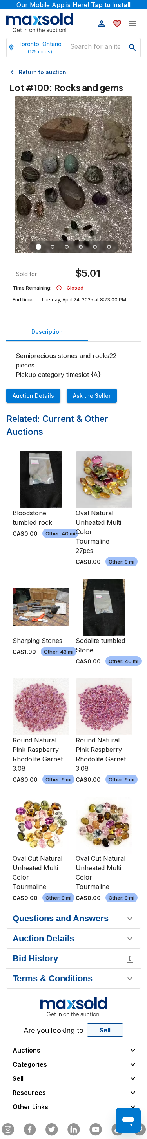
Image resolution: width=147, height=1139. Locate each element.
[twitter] (51, 1129)
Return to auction (42, 72)
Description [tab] (47, 331)
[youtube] (95, 1129)
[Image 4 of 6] (80, 247)
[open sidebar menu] (133, 24)
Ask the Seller (92, 395)
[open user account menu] (101, 24)
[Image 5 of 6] (95, 247)
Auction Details (33, 395)
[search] (132, 47)
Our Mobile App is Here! (73, 5)
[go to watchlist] (117, 24)
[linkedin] (73, 1129)
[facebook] (29, 1129)
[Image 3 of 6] (66, 247)
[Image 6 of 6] (109, 247)
